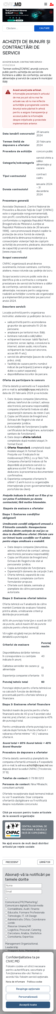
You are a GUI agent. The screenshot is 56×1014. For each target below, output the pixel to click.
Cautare (44, 28)
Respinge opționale (28, 989)
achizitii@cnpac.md (37, 765)
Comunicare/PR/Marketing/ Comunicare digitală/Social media (24, 904)
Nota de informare (15, 981)
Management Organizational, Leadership (21, 945)
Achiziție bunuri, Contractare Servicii (22, 62)
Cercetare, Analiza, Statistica (24, 933)
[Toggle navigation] (45, 4)
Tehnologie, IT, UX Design (22, 916)
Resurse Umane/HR (19, 926)
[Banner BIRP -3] (28, 15)
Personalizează (28, 996)
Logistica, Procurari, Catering (24, 930)
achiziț (21, 389)
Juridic (11, 923)
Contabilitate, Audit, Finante (23, 909)
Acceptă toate (28, 1004)
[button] (52, 4)
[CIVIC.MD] (12, 4)
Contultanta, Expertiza (20, 936)
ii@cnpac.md (32, 389)
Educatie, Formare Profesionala (26, 912)
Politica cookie (34, 981)
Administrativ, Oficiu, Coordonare (27, 919)
